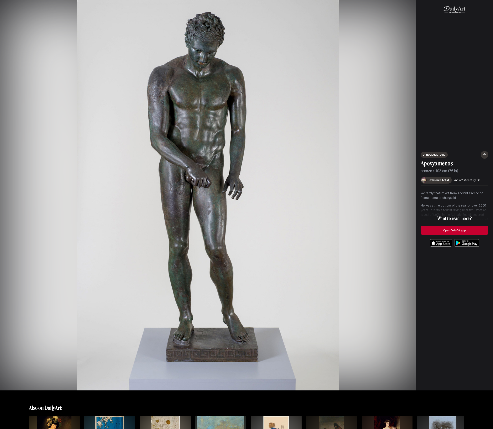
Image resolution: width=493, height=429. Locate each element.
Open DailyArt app (454, 230)
